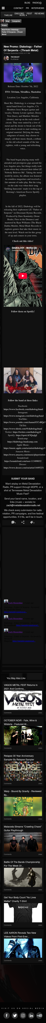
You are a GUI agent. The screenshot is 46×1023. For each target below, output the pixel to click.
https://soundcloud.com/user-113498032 (22, 461)
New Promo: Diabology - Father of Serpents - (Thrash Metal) (12, 31)
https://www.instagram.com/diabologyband (24, 415)
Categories (16, 21)
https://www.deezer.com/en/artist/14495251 (24, 467)
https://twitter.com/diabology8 (27, 431)
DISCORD (19, 13)
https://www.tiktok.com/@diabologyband (23, 428)
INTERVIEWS (37, 8)
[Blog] (3, 39)
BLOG (27, 2)
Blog (7, 21)
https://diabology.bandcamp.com (22, 441)
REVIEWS (39, 13)
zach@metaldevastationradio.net (23, 505)
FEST (29, 13)
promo (4, 25)
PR (27, 8)
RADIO (36, 2)
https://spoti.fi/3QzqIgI (27, 435)
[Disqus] (23, 562)
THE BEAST (15, 57)
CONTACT (18, 8)
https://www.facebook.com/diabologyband (23, 409)
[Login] (40, 2)
